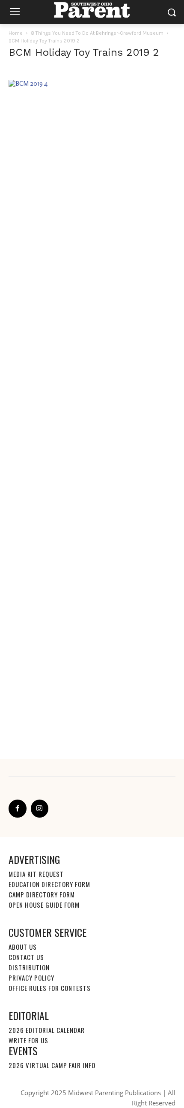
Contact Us (26, 957)
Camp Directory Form (42, 894)
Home (16, 33)
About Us (23, 946)
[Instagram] (40, 809)
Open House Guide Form (44, 904)
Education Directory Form (49, 884)
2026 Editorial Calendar (47, 1030)
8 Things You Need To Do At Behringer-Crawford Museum (97, 33)
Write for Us (28, 1040)
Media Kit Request (36, 874)
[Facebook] (18, 809)
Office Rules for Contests (50, 988)
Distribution (29, 967)
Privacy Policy (31, 977)
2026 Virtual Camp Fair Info (52, 1065)
